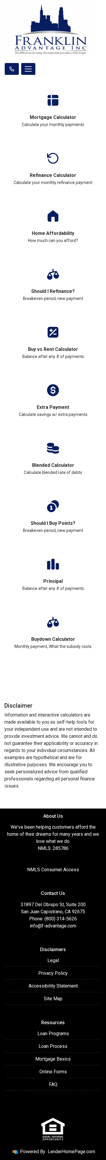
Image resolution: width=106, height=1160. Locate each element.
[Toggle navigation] (28, 69)
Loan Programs (53, 1033)
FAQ (53, 1084)
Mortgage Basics (53, 1059)
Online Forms (53, 1072)
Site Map (53, 998)
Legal (53, 960)
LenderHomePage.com (71, 1151)
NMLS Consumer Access (53, 869)
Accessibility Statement (53, 986)
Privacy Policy (53, 973)
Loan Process (53, 1046)
